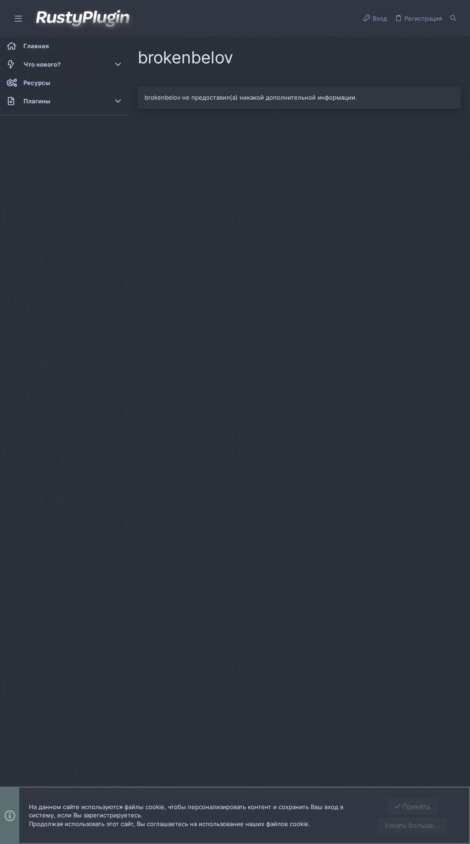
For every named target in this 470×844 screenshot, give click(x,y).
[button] (18, 19)
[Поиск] (453, 18)
